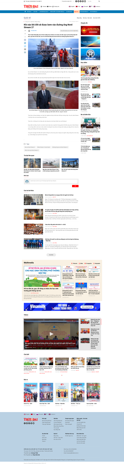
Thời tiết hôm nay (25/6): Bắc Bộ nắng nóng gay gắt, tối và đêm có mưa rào (93, 368)
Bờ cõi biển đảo (93, 11)
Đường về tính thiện (81, 426)
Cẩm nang (79, 429)
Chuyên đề (84, 23)
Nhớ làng (44, 439)
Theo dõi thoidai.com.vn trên (66, 30)
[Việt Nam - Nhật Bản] (62, 392)
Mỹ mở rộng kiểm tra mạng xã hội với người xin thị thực (59, 195)
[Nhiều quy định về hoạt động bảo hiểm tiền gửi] (78, 361)
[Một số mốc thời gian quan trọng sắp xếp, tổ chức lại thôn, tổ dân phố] (81, 269)
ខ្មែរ (91, 6)
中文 (79, 6)
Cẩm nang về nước (58, 424)
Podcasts (75, 263)
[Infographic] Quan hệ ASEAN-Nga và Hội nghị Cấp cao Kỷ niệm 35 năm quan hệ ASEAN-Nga (68, 276)
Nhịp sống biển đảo (81, 439)
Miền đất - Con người (81, 435)
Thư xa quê (56, 427)
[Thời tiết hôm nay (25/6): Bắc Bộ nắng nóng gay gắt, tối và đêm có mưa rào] (93, 361)
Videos (50, 6)
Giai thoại (67, 422)
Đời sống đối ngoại (69, 420)
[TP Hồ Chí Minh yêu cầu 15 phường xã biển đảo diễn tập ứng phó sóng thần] (96, 148)
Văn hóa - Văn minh (87, 18)
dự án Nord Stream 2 (30, 147)
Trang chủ (27, 21)
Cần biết (26, 354)
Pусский (86, 6)
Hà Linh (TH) (33, 30)
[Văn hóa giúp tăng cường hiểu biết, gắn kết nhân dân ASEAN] (90, 70)
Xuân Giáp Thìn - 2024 (45, 403)
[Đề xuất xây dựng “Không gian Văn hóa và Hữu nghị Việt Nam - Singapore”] (96, 95)
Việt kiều (35, 11)
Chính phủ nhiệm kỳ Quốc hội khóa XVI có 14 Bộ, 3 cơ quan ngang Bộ (94, 292)
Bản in (26, 379)
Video (81, 263)
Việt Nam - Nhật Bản (60, 403)
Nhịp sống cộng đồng (58, 426)
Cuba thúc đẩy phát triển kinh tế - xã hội (55, 224)
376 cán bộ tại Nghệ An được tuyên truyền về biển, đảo (86, 140)
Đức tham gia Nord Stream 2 (31, 150)
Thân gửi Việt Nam (46, 424)
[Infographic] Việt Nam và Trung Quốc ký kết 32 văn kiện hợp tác (81, 292)
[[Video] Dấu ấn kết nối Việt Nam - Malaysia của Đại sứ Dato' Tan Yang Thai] (85, 330)
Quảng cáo (56, 6)
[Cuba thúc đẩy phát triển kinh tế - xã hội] (33, 229)
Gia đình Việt (69, 11)
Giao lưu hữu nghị (81, 443)
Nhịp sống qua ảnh (35, 293)
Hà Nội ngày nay (69, 435)
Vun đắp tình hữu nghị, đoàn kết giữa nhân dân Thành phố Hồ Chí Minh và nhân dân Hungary (85, 106)
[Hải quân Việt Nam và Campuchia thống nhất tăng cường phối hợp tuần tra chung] (90, 122)
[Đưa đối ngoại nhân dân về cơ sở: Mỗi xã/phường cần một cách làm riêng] (96, 86)
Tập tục (44, 441)
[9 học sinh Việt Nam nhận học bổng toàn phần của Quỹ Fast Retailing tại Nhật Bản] (62, 361)
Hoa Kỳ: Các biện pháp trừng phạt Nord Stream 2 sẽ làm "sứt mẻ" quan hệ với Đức (32, 171)
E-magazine (89, 263)
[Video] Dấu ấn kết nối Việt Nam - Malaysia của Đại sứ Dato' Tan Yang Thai (95, 332)
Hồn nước (44, 437)
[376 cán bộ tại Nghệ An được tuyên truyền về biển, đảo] (96, 140)
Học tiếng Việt (57, 429)
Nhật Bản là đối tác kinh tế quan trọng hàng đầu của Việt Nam (94, 275)
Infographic (97, 263)
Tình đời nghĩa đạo (81, 422)
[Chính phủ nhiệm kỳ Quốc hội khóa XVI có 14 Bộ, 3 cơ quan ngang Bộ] (94, 286)
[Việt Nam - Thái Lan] (78, 392)
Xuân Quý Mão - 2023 (92, 403)
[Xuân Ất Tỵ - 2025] (30, 392)
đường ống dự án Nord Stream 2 (60, 147)
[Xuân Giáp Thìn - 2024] (46, 392)
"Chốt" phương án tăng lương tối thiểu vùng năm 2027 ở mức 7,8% (46, 368)
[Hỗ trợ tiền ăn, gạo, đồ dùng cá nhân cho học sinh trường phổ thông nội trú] (42, 276)
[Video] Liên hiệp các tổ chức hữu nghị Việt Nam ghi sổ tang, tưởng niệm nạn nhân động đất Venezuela (95, 343)
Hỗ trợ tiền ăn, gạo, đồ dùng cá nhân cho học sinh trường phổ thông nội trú (41, 290)
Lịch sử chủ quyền (81, 441)
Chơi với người (68, 424)
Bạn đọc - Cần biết (95, 371)
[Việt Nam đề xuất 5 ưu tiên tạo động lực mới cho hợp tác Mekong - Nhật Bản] (33, 243)
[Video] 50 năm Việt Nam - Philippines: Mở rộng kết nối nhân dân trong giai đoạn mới (95, 322)
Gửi (75, 186)
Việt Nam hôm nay (84, 11)
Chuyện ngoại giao (44, 11)
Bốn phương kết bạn (46, 420)
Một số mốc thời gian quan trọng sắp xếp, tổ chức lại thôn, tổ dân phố (81, 275)
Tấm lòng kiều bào (58, 420)
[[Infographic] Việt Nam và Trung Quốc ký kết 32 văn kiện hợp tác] (81, 286)
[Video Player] (51, 334)
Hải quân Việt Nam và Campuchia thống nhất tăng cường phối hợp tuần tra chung (90, 131)
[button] (51, 334)
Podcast (44, 6)
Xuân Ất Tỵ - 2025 (28, 403)
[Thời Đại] (31, 6)
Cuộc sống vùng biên (81, 437)
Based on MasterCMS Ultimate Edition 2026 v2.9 (35, 463)
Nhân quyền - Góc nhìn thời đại (57, 11)
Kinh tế (77, 370)
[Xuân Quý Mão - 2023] (93, 392)
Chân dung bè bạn (46, 422)
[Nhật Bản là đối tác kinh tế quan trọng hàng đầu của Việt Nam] (94, 269)
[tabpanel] (30, 365)
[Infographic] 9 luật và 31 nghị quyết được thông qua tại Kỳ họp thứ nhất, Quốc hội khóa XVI (68, 293)
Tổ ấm (43, 435)
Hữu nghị (29, 11)
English (72, 6)
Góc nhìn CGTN (96, 18)
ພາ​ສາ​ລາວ (98, 6)
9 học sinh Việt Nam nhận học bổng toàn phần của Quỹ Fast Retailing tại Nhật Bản (61, 368)
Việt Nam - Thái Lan (75, 403)
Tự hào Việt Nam (57, 422)
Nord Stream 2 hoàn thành (44, 147)
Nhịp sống (79, 18)
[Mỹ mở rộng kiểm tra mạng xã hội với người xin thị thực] (33, 199)
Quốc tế (76, 11)
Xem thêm (51, 254)
